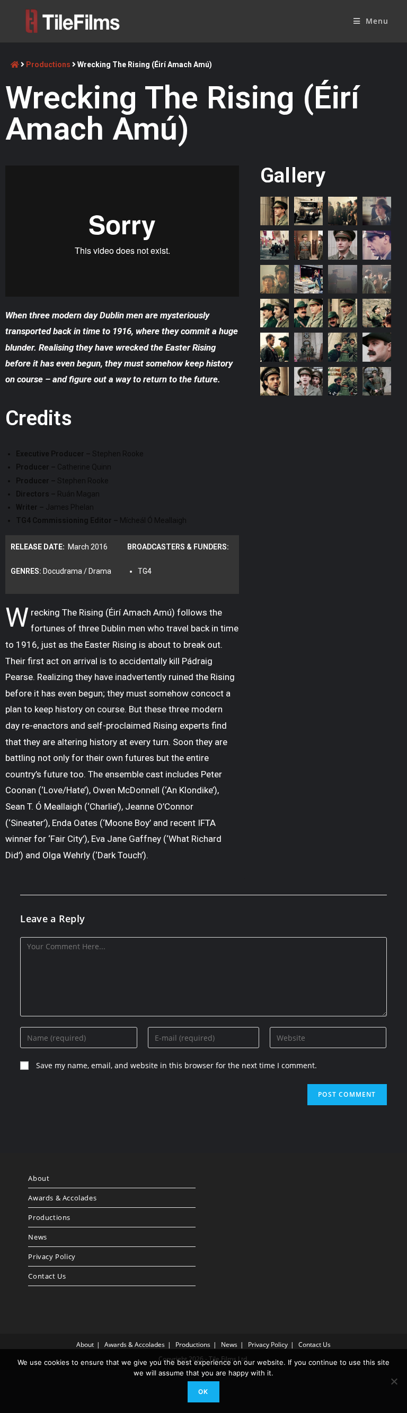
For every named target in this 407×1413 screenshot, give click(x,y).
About (38, 1178)
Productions (48, 64)
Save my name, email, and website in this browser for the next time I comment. (176, 1065)
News (37, 1237)
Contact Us (47, 1276)
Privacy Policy (51, 1256)
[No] (393, 1381)
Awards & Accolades (62, 1198)
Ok (203, 1392)
